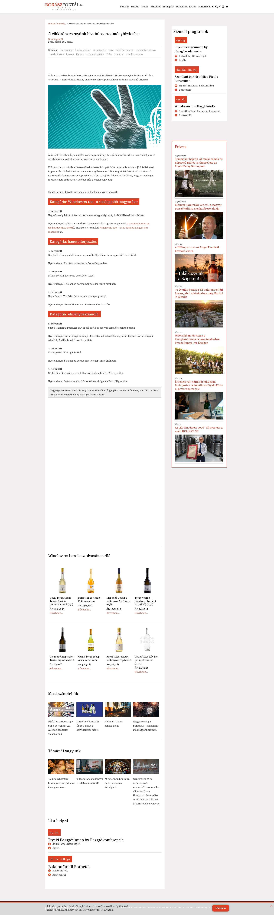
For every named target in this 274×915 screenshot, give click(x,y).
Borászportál (55, 39)
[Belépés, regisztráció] (213, 6)
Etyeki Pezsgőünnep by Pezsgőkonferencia (86, 840)
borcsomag (66, 50)
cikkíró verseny (124, 50)
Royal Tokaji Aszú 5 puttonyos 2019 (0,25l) (118, 658)
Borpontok (181, 6)
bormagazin (99, 50)
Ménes (80, 54)
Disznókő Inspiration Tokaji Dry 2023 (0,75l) (62, 658)
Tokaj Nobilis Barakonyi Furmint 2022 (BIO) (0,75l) (145, 601)
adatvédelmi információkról (84, 909)
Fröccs (144, 6)
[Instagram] (223, 6)
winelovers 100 (134, 54)
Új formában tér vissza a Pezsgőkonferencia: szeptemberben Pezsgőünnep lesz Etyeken (197, 338)
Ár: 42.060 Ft (57, 608)
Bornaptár (168, 6)
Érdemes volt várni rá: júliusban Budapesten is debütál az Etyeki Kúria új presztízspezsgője (199, 384)
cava (111, 50)
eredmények (57, 54)
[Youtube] (227, 6)
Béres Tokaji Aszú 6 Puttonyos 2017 (89, 599)
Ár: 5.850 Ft (112, 664)
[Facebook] (219, 6)
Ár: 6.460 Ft (141, 667)
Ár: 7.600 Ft (141, 608)
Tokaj (109, 54)
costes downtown (146, 50)
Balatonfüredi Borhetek (69, 866)
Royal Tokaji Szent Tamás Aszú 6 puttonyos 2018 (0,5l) (61, 601)
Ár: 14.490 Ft (113, 608)
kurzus (70, 54)
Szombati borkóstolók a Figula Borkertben (196, 79)
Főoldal (51, 23)
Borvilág (124, 6)
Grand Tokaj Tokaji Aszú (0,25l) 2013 (89, 658)
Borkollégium (82, 50)
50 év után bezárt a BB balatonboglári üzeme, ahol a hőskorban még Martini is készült (199, 292)
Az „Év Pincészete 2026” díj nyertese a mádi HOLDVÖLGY (199, 428)
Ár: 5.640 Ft (84, 664)
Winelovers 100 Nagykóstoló (195, 106)
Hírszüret (155, 6)
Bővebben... (56, 613)
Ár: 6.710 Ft (56, 664)
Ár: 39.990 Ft (85, 605)
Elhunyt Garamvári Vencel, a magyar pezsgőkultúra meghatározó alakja (198, 205)
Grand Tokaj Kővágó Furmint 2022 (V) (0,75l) (146, 660)
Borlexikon (204, 6)
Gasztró (135, 6)
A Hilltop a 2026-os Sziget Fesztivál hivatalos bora (197, 248)
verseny (118, 54)
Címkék (52, 50)
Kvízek (192, 6)
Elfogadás (220, 908)
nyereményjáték (95, 54)
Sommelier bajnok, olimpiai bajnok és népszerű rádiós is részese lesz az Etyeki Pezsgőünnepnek (198, 161)
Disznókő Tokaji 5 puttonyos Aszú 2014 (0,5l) (118, 601)
